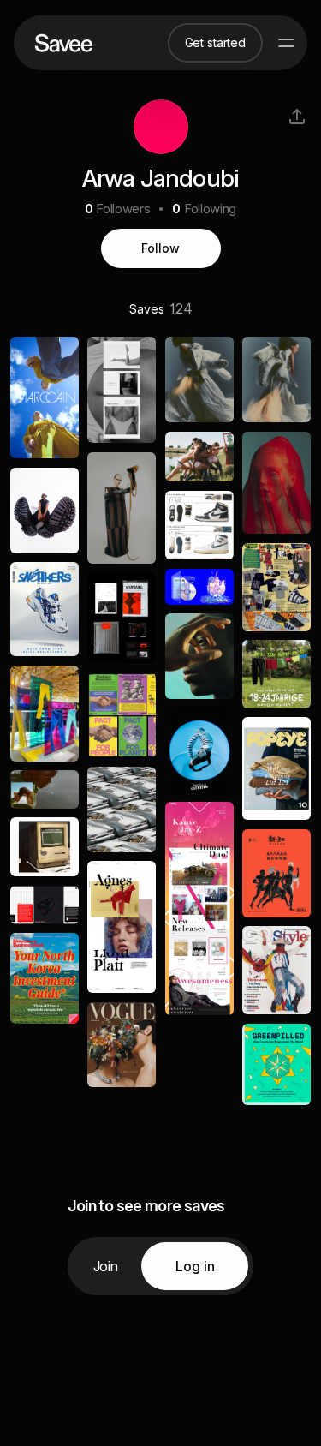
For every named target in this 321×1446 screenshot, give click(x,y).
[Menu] (286, 43)
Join (105, 1266)
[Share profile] (297, 116)
